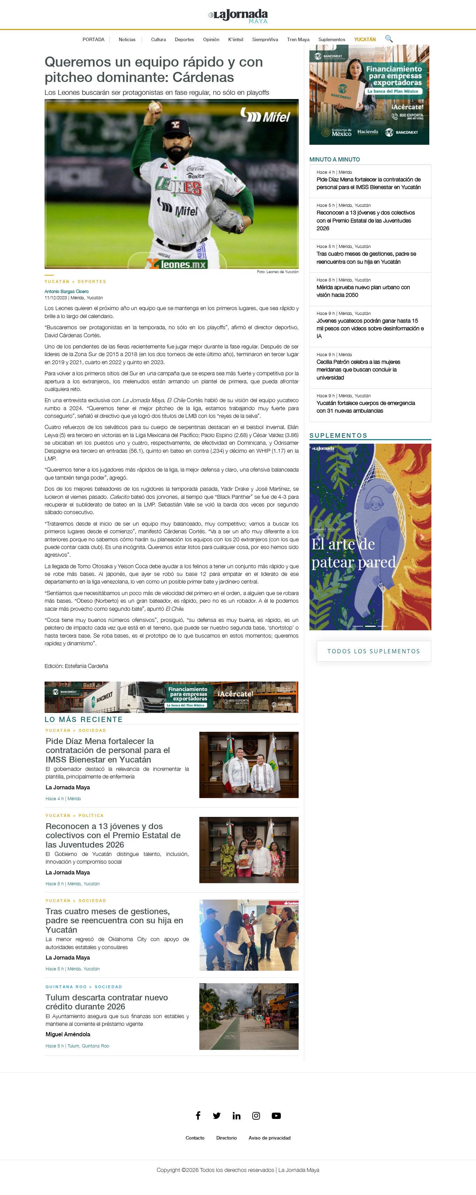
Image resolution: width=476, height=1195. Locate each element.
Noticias (127, 39)
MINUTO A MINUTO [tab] (334, 160)
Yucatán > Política (75, 816)
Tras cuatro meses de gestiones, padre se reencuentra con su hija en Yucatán (114, 921)
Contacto (195, 1138)
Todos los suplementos (374, 651)
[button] (318, 537)
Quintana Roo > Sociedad (84, 987)
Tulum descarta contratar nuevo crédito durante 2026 (107, 1003)
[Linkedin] (237, 1116)
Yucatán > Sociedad (76, 731)
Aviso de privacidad (270, 1138)
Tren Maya (298, 39)
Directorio (226, 1138)
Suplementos (331, 39)
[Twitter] (216, 1116)
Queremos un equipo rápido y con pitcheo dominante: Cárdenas (154, 70)
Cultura (158, 39)
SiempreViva (265, 39)
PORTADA (94, 39)
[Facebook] (198, 1116)
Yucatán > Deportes (76, 282)
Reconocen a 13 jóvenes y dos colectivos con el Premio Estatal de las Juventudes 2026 (113, 836)
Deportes (184, 39)
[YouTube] (276, 1116)
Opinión (211, 39)
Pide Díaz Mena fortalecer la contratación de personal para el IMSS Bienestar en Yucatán (108, 751)
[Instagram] (256, 1116)
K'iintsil (235, 39)
